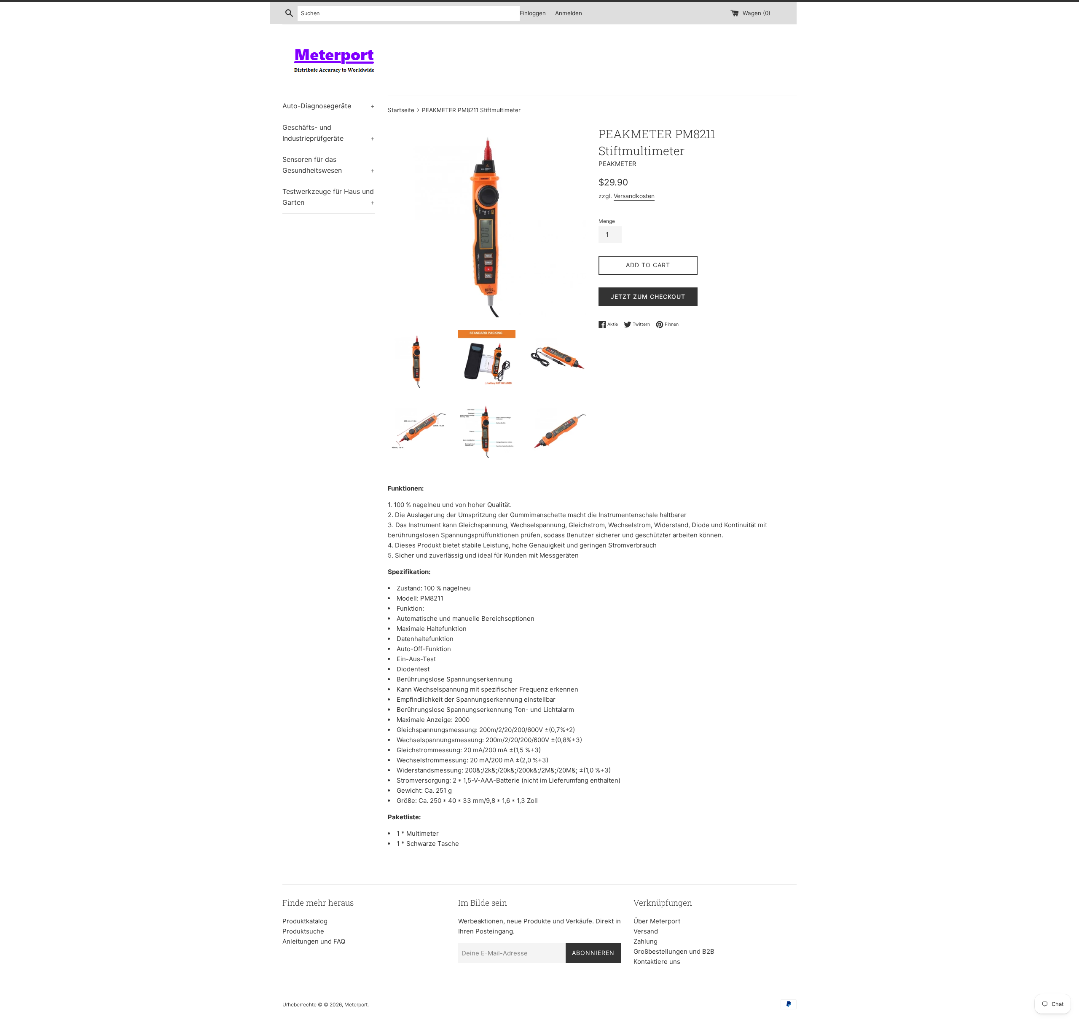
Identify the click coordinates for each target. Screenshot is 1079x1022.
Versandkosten (634, 195)
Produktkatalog (304, 921)
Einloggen (533, 13)
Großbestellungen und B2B (673, 951)
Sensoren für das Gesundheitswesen (328, 164)
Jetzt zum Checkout (648, 296)
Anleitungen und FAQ (313, 941)
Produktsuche (303, 931)
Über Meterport (656, 921)
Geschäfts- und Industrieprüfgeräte (328, 132)
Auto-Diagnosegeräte (328, 106)
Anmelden (568, 13)
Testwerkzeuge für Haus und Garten (328, 197)
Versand (645, 931)
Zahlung (645, 941)
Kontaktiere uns (656, 962)
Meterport (356, 1004)
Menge (607, 221)
